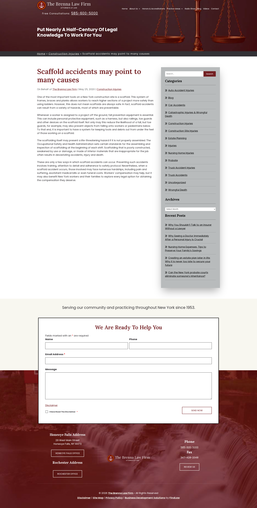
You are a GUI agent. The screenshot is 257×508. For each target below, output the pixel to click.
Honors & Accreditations (153, 9)
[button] (254, 488)
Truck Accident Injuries (181, 167)
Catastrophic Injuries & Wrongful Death (186, 114)
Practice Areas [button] (173, 9)
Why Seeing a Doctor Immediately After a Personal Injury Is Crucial (187, 237)
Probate (173, 160)
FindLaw (174, 497)
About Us (133, 9)
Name (49, 339)
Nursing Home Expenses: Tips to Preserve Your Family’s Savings (185, 248)
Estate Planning (177, 138)
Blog (199, 9)
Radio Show (190, 9)
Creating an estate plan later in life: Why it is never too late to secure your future (187, 261)
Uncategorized (177, 182)
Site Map (98, 497)
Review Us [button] (189, 466)
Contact (215, 9)
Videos (206, 9)
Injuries (172, 145)
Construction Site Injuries (183, 130)
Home (125, 9)
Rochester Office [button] (67, 473)
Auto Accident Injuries (181, 90)
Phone (133, 339)
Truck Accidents (177, 175)
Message (51, 369)
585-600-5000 (84, 13)
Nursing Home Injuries (181, 153)
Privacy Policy (114, 497)
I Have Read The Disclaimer (63, 412)
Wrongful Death (177, 190)
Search (209, 73)
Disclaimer (51, 405)
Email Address (55, 354)
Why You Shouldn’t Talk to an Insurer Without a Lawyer (188, 226)
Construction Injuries (109, 89)
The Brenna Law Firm (64, 89)
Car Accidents (176, 105)
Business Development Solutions (145, 497)
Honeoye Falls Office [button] (67, 453)
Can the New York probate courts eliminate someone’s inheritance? (186, 274)
